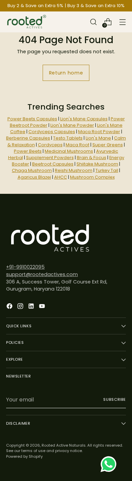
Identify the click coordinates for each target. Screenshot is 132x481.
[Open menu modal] (122, 22)
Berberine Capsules (28, 138)
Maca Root (77, 145)
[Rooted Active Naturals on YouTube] (43, 307)
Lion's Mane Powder (72, 125)
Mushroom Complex (92, 177)
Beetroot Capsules (52, 164)
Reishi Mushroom (73, 170)
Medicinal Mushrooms (69, 151)
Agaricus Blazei (34, 177)
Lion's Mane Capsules (84, 119)
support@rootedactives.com (42, 274)
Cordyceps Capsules (51, 131)
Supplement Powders (50, 157)
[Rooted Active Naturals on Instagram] (21, 307)
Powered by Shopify (24, 456)
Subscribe (114, 399)
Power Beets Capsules (32, 119)
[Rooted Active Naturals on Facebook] (10, 307)
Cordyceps (50, 145)
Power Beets (28, 151)
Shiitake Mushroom (97, 164)
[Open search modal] (93, 22)
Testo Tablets (68, 138)
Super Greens (107, 145)
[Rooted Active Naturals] (26, 22)
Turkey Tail (106, 170)
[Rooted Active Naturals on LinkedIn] (32, 307)
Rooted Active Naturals (64, 445)
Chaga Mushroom (32, 170)
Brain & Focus (91, 157)
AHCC (60, 177)
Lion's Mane (98, 138)
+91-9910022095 (25, 267)
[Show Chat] (110, 464)
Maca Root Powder (99, 131)
